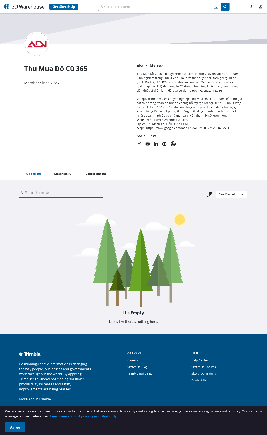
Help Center (199, 360)
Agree (15, 427)
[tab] (33, 174)
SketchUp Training (204, 374)
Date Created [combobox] (227, 194)
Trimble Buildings (139, 374)
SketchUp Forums (203, 367)
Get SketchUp (64, 6)
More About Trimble (35, 399)
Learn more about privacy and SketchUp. (84, 416)
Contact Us (199, 380)
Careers (132, 360)
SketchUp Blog (137, 367)
